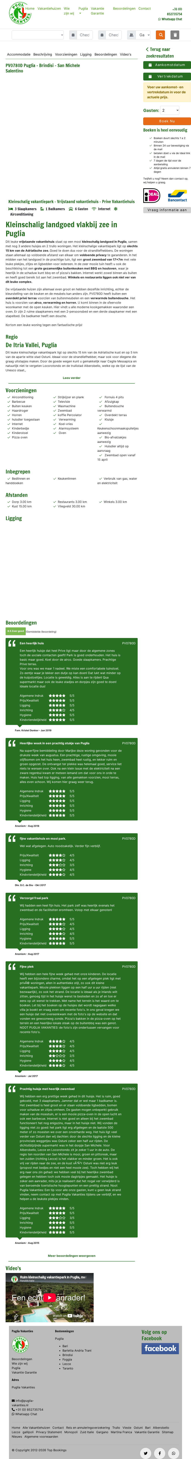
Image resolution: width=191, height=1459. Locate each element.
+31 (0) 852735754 (174, 11)
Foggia (67, 1359)
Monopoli (71, 1432)
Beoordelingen (124, 8)
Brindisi (67, 1355)
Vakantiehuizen (49, 8)
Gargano (102, 1432)
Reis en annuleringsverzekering (88, 1427)
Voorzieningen (66, 54)
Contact (144, 8)
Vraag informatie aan (167, 210)
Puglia (83, 8)
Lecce (66, 1364)
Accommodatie (18, 54)
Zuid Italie (87, 1432)
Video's (125, 54)
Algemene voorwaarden (41, 1436)
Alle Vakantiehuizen (36, 1427)
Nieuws (17, 1436)
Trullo (116, 1427)
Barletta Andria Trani (76, 1350)
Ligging (86, 54)
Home (30, 8)
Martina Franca (121, 1432)
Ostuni (138, 1427)
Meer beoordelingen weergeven (72, 1256)
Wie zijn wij (69, 11)
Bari (65, 1346)
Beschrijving (42, 54)
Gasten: (151, 110)
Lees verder (72, 378)
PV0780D (129, 643)
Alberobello (161, 1427)
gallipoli (28, 1432)
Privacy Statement (49, 1432)
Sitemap (167, 1432)
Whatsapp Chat (172, 19)
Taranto (67, 1368)
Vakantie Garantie (97, 11)
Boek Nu (167, 121)
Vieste (127, 1427)
